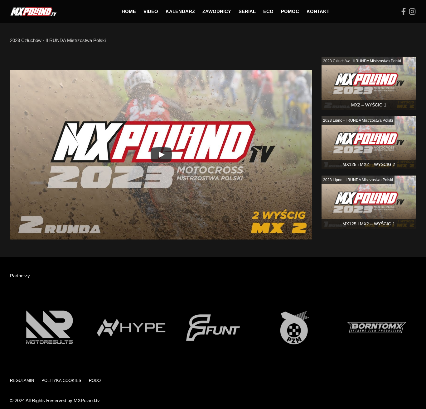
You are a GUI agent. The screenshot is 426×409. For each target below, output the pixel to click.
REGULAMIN (22, 380)
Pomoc (290, 11)
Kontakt (318, 11)
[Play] (161, 154)
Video (150, 11)
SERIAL (247, 11)
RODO (95, 380)
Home (129, 11)
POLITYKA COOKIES (61, 380)
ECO (268, 11)
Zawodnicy (216, 11)
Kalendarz (180, 11)
